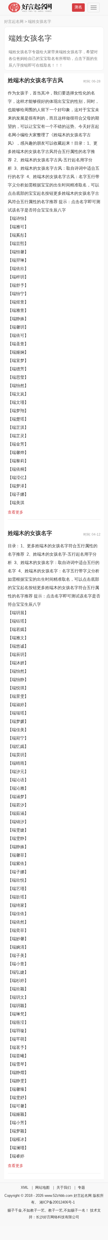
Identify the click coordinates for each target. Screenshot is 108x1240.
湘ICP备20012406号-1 (57, 1202)
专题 (81, 1187)
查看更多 (15, 512)
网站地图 (42, 1187)
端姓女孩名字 (39, 21)
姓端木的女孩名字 (30, 533)
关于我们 (63, 1187)
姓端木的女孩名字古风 (35, 80)
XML (24, 1187)
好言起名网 (14, 21)
